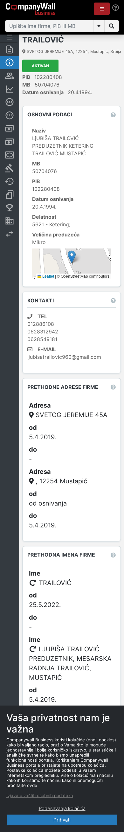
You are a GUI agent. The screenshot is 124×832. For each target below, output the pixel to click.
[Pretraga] (111, 26)
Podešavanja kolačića (62, 808)
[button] (102, 9)
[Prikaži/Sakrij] (99, 26)
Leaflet (47, 276)
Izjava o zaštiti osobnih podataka (39, 795)
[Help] (115, 8)
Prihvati (62, 820)
